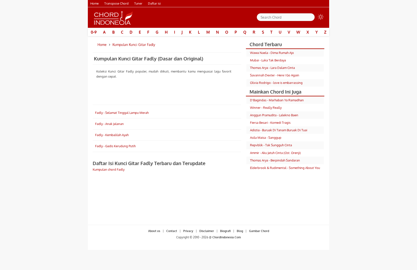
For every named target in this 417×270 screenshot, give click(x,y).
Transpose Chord (116, 3)
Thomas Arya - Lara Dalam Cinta (272, 68)
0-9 (94, 32)
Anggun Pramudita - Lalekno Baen (274, 115)
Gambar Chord (259, 231)
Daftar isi (154, 3)
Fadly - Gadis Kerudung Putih (115, 146)
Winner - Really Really (266, 107)
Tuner (138, 3)
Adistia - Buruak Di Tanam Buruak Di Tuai (278, 130)
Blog (240, 231)
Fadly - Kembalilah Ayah (112, 135)
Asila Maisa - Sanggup (265, 137)
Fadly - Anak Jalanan (109, 124)
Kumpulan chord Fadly (109, 169)
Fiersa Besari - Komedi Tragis (270, 122)
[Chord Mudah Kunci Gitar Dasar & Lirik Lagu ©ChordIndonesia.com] (113, 18)
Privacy (188, 231)
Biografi (225, 231)
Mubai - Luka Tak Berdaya (268, 60)
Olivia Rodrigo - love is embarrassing (276, 83)
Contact (171, 231)
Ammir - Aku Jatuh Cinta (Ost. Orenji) (275, 153)
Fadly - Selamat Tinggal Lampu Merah (122, 113)
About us (154, 231)
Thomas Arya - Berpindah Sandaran (275, 160)
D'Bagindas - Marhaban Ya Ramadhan (277, 100)
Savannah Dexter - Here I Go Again (274, 75)
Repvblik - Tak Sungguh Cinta (271, 145)
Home (94, 3)
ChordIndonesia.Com (226, 237)
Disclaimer (206, 231)
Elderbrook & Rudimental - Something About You (285, 168)
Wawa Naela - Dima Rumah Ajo (272, 53)
